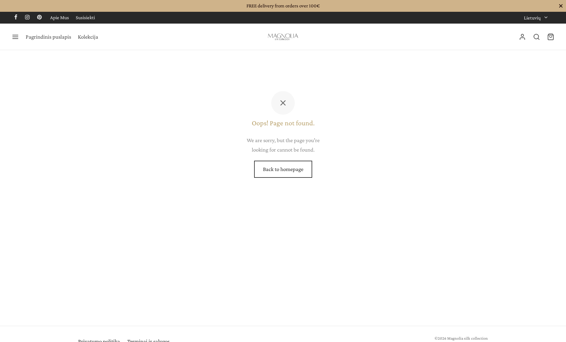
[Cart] (550, 36)
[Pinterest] (39, 17)
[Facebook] (16, 17)
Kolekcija (88, 37)
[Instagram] (27, 17)
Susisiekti (85, 17)
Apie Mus (59, 17)
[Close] (561, 6)
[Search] (536, 36)
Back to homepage (283, 169)
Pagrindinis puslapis (48, 37)
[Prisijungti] (522, 36)
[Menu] (15, 37)
